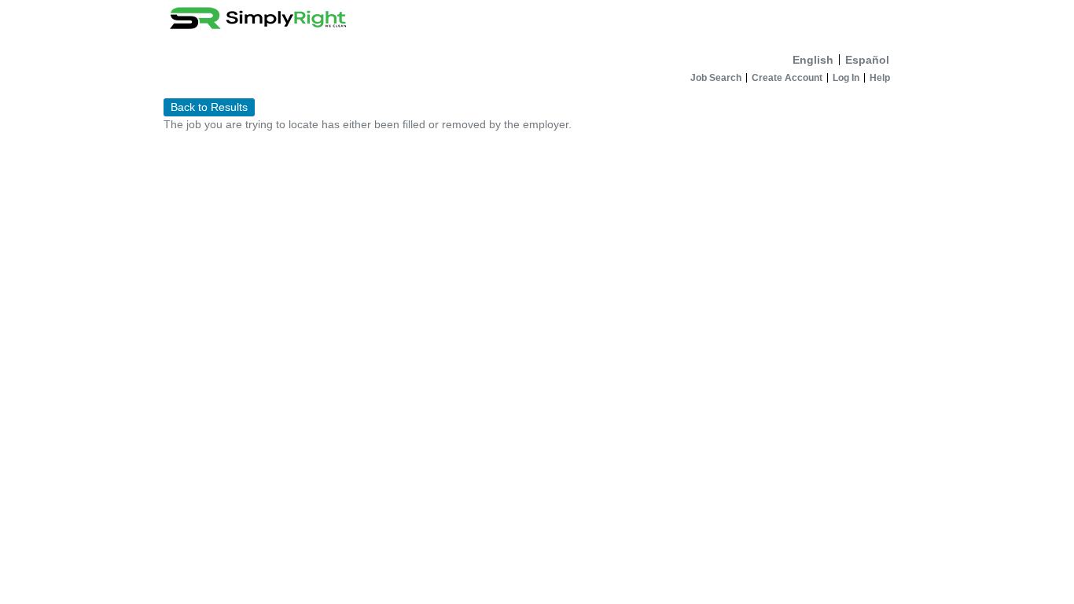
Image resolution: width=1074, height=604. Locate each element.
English (813, 59)
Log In (846, 77)
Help (880, 77)
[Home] (537, 23)
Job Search (715, 77)
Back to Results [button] (209, 107)
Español (867, 59)
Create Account (787, 77)
